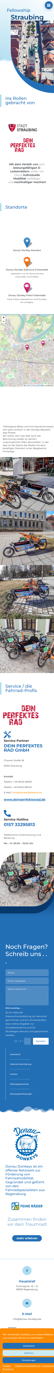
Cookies (13, 1074)
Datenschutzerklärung (28, 1366)
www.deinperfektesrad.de (24, 799)
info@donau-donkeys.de (27, 1319)
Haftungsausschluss (19, 1084)
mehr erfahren (27, 1238)
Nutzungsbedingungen (21, 1094)
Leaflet (28, 385)
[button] (49, 5)
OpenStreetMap (39, 385)
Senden (41, 1041)
